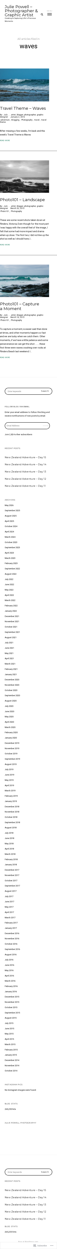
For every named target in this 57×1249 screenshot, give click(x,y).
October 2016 (11, 944)
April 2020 (9, 722)
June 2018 (9, 838)
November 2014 (12, 1065)
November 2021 (12, 621)
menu (49, 11)
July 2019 (9, 769)
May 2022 (9, 590)
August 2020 (10, 701)
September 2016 (12, 949)
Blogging (15, 120)
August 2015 (10, 1018)
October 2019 (11, 753)
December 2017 (12, 870)
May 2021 (9, 653)
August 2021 (10, 637)
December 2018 (12, 806)
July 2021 (9, 642)
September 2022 (12, 568)
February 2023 (11, 563)
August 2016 (10, 954)
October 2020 (11, 690)
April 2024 (9, 531)
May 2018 (9, 843)
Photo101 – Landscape (22, 199)
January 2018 (11, 864)
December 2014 (12, 1060)
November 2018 (12, 812)
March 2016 (10, 981)
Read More (5, 141)
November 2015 (12, 1002)
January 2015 (11, 1055)
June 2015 (9, 1028)
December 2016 (12, 933)
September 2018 (12, 822)
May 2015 (9, 1034)
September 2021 (12, 632)
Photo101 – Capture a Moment (19, 306)
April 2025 (9, 521)
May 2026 (9, 505)
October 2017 (11, 880)
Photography (26, 120)
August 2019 (10, 764)
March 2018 (10, 854)
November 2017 (12, 875)
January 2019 (11, 801)
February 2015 (11, 1050)
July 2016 (9, 960)
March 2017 (10, 917)
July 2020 (9, 706)
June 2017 (9, 901)
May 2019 (9, 780)
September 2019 (12, 759)
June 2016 (9, 965)
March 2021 (10, 664)
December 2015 (12, 997)
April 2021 (9, 658)
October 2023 (11, 542)
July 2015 (9, 1023)
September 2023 (12, 547)
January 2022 (11, 611)
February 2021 (11, 669)
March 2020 (10, 727)
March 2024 (10, 537)
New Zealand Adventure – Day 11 (25, 485)
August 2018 (10, 827)
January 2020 (11, 738)
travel (36, 120)
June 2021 (9, 648)
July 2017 (9, 896)
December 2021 (12, 616)
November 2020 (12, 685)
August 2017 (10, 891)
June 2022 (9, 584)
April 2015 (9, 1039)
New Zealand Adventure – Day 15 (25, 457)
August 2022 (10, 574)
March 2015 (10, 1044)
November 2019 (12, 748)
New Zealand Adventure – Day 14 (25, 464)
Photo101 (4, 211)
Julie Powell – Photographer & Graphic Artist (21, 11)
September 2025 (12, 510)
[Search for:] (28, 391)
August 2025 (10, 516)
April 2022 (9, 595)
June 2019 (9, 775)
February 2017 (11, 923)
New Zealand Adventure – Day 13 (25, 471)
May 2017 (9, 907)
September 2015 (12, 1013)
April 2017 (9, 912)
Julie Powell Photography (20, 1123)
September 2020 (12, 695)
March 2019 (10, 790)
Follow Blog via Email (17, 407)
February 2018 (11, 859)
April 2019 (9, 785)
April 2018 (9, 849)
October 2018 (11, 817)
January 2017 (11, 928)
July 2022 (9, 579)
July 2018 (9, 833)
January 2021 (11, 674)
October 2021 (11, 627)
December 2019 (12, 743)
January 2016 (11, 991)
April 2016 (9, 976)
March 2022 (10, 600)
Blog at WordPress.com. (28, 1242)
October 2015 (11, 1007)
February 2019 (11, 796)
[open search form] (42, 14)
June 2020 (9, 711)
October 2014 (11, 1071)
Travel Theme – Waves (23, 108)
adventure (5, 120)
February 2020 (11, 732)
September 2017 (12, 886)
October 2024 (11, 526)
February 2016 (11, 986)
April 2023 (9, 553)
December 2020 (12, 679)
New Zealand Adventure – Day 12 (25, 478)
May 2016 (9, 970)
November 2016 (12, 938)
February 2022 (11, 605)
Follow (46, 424)
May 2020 (9, 716)
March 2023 (10, 558)
